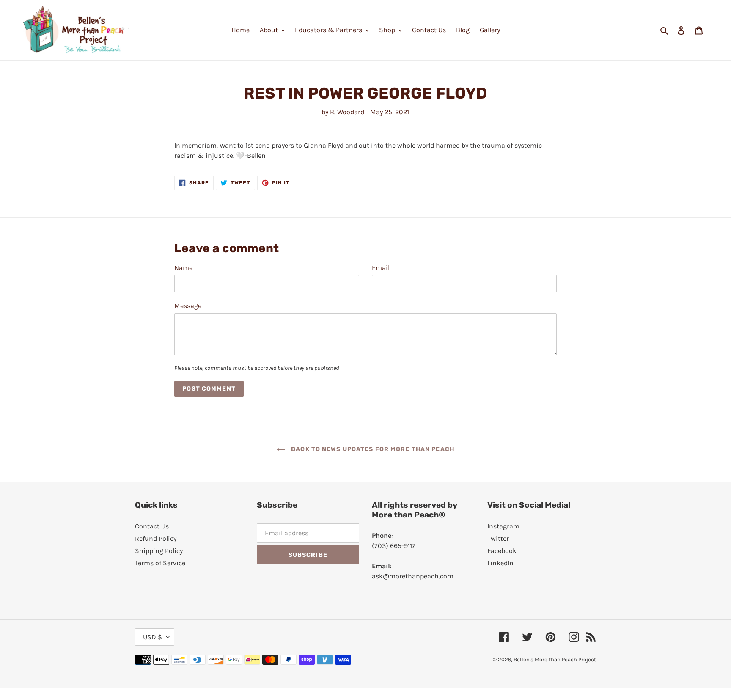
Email (381, 268)
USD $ (152, 637)
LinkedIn (500, 563)
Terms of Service (160, 563)
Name (183, 268)
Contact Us (152, 526)
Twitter (498, 538)
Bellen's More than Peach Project (555, 659)
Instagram (503, 526)
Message (187, 306)
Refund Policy (155, 538)
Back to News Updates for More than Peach (371, 449)
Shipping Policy (159, 551)
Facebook (502, 551)
